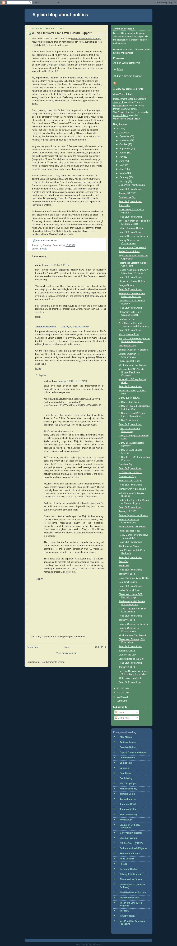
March (122, 173)
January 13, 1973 (127, 511)
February (124, 177)
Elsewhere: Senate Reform (132, 281)
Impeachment (120, 99)
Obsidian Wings (128, 838)
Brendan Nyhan (128, 747)
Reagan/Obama (126, 285)
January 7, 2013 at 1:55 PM (75, 327)
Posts (120, 712)
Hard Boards (119, 105)
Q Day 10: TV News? (129, 398)
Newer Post (32, 647)
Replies (42, 375)
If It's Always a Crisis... (130, 472)
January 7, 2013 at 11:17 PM (72, 381)
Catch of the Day (127, 197)
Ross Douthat (127, 859)
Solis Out (123, 561)
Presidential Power (130, 853)
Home (67, 647)
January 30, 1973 (127, 193)
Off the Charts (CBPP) (131, 843)
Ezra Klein (125, 773)
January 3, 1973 (127, 650)
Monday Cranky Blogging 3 (132, 489)
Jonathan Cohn (128, 809)
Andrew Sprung (128, 742)
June (122, 161)
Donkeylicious (127, 758)
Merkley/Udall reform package (86, 38)
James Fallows (128, 799)
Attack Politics (120, 115)
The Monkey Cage (129, 898)
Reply (38, 317)
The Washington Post (128, 62)
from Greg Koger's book (53, 65)
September (125, 148)
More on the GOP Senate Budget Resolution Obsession (131, 372)
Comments (123, 718)
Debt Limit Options (128, 582)
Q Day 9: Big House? (129, 402)
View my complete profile (129, 89)
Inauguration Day (127, 345)
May (121, 165)
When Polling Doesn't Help (126, 119)
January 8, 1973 (127, 574)
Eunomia (124, 768)
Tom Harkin (124, 205)
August (123, 153)
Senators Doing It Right (130, 480)
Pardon (116, 109)
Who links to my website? (88, 944)
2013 (119, 133)
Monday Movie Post (129, 334)
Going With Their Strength (132, 185)
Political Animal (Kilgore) (133, 848)
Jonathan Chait (128, 804)
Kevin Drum (126, 820)
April (122, 169)
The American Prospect (129, 75)
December (124, 136)
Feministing (126, 778)
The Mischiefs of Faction (133, 892)
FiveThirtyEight (128, 783)
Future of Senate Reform (131, 228)
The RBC (124, 911)
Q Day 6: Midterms (128, 420)
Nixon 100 (124, 565)
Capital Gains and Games (133, 752)
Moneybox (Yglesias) (131, 833)
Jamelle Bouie (127, 794)
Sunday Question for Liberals (133, 236)
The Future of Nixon (129, 546)
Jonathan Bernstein (45, 327)
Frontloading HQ (128, 789)
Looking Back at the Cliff (131, 659)
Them (124, 109)
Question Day (125, 464)
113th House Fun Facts (130, 678)
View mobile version (66, 653)
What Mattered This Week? (132, 247)
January (123, 181)
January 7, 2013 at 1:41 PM (55, 265)
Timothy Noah (127, 916)
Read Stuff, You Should (130, 189)
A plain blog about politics (60, 14)
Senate (43, 249)
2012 (119, 688)
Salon (120, 69)
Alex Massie (126, 737)
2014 (119, 128)
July (121, 157)
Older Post (100, 647)
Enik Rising (126, 763)
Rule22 (123, 864)
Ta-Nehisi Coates (128, 869)
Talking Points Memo (131, 874)
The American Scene (131, 879)
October (123, 144)
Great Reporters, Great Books (134, 578)
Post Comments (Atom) (52, 662)
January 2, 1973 (127, 667)
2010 (119, 697)
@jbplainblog (126, 53)
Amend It (118, 102)
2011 (119, 693)
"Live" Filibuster (121, 112)
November (124, 140)
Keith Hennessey (128, 814)
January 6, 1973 (127, 620)
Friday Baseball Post (129, 251)
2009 (119, 701)
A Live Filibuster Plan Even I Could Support (62, 33)
